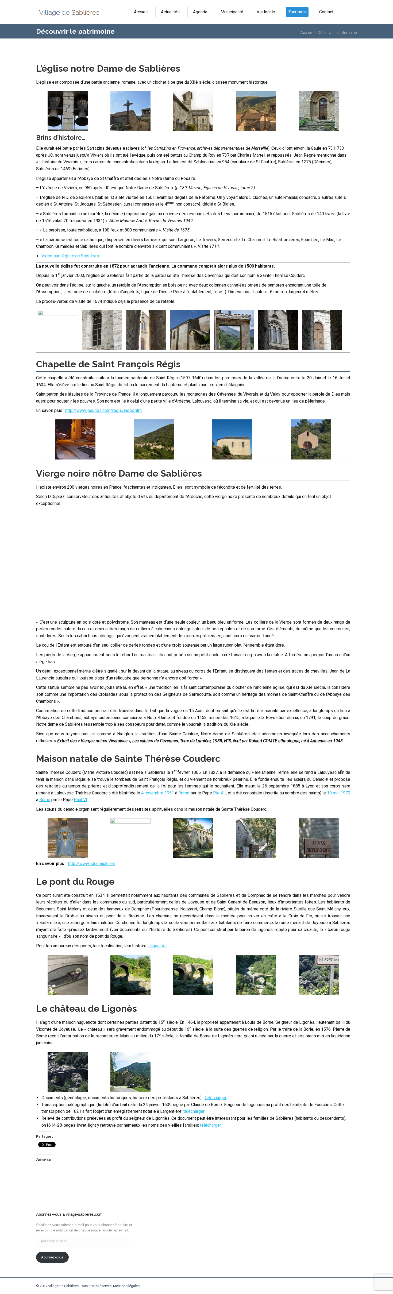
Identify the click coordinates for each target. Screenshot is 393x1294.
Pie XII (219, 792)
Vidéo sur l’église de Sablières (70, 255)
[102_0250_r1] (256, 975)
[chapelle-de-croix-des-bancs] (154, 439)
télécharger (194, 1111)
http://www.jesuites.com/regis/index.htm (103, 410)
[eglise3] (190, 330)
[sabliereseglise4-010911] (319, 111)
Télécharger (215, 1097)
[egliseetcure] (256, 111)
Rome (183, 792)
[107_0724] (130, 1072)
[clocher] (68, 111)
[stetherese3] (319, 838)
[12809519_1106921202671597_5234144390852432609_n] (75, 439)
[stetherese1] (193, 838)
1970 (345, 792)
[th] (68, 975)
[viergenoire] (68, 838)
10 (329, 792)
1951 (169, 792)
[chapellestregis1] (311, 439)
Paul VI (80, 799)
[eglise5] (193, 111)
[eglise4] (234, 330)
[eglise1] (130, 111)
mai (336, 792)
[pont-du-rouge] (68, 1072)
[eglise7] (278, 330)
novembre (154, 792)
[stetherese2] (256, 838)
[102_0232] (130, 975)
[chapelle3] (232, 439)
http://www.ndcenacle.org (91, 863)
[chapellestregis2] (114, 564)
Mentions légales (126, 1286)
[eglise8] (322, 330)
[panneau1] (319, 975)
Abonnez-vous (52, 1257)
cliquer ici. (157, 945)
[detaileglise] (102, 330)
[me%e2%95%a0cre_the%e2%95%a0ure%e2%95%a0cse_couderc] (130, 838)
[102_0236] (193, 975)
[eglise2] (146, 330)
